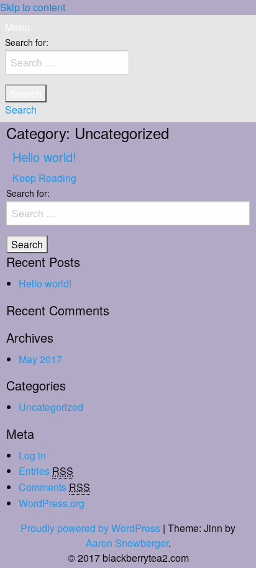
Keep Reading (44, 178)
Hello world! (44, 157)
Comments (54, 487)
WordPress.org (52, 503)
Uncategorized (51, 407)
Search (21, 109)
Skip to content (32, 7)
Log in (32, 455)
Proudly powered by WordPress (90, 528)
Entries (46, 471)
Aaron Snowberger (127, 543)
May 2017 (40, 359)
